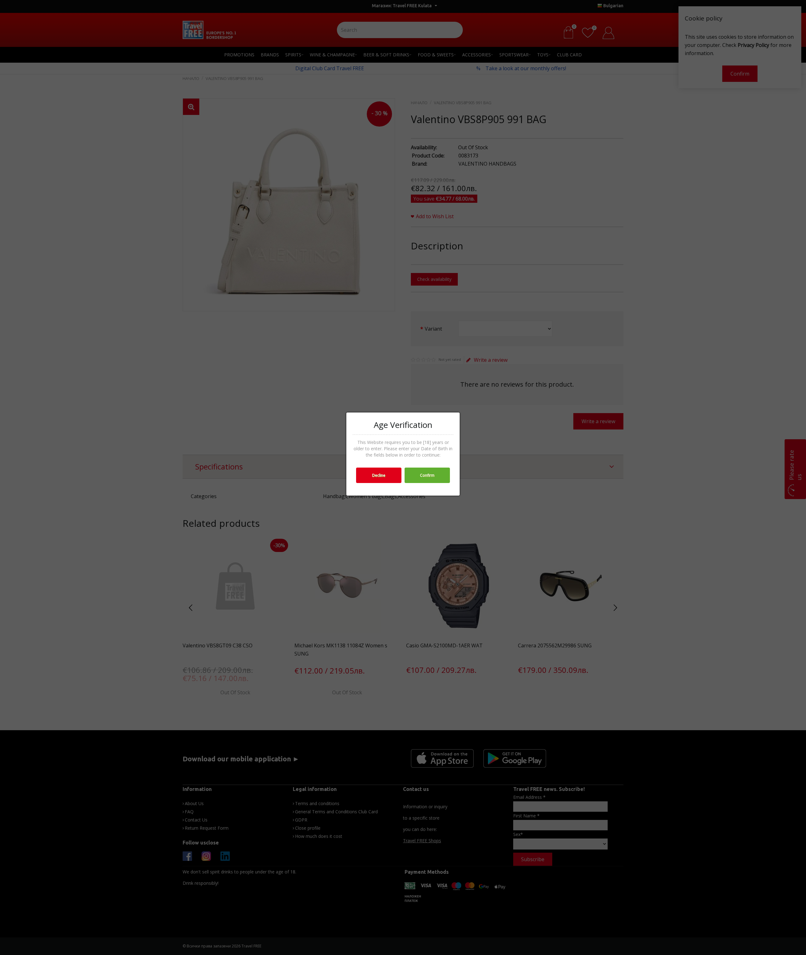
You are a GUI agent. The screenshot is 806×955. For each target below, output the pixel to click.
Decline (378, 475)
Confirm (427, 475)
